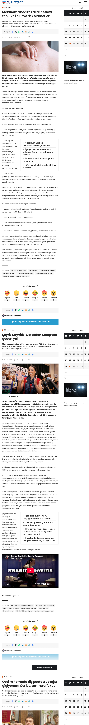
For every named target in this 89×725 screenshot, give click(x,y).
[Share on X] (15, 32)
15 (85, 31)
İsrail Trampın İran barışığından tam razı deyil (38, 160)
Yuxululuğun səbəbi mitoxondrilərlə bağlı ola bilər (36, 144)
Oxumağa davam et (44, 667)
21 (81, 37)
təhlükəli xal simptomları (44, 273)
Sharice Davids (8, 611)
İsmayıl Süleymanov (13, 315)
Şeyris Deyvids (43, 608)
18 (70, 37)
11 (70, 31)
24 (66, 44)
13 (78, 31)
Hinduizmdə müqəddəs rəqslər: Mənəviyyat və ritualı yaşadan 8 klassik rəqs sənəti (39, 532)
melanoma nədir (8, 273)
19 (74, 37)
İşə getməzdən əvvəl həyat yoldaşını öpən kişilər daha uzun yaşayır (38, 152)
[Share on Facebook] (12, 32)
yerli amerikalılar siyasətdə (44, 611)
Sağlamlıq (7, 7)
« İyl (65, 55)
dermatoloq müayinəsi (18, 270)
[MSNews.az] (12, 2)
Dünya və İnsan (9, 330)
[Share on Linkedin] (22, 32)
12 (74, 31)
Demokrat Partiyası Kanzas (45, 605)
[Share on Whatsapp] (19, 32)
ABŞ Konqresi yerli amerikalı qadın (22, 605)
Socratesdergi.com (10, 596)
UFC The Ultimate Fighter (24, 611)
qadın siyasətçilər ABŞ (28, 608)
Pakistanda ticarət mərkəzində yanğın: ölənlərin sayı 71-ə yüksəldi (39, 539)
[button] (81, 2)
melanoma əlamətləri (47, 270)
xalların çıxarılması (22, 276)
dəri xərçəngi (33, 270)
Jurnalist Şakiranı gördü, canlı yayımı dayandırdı (38, 523)
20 (78, 37)
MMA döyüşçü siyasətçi (11, 608)
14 (82, 31)
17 (66, 37)
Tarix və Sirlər (8, 677)
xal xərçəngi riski (8, 276)
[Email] (25, 32)
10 (66, 31)
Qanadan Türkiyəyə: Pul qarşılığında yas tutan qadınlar (37, 517)
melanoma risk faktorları (25, 273)
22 (85, 37)
